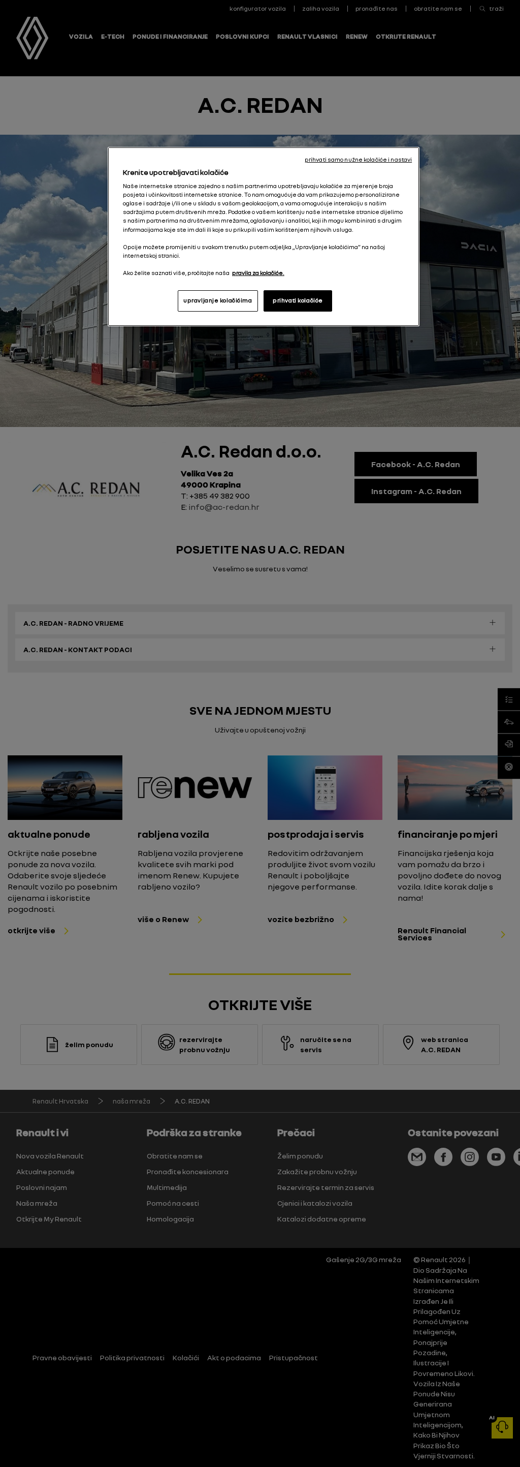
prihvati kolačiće (298, 300)
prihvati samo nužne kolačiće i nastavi (358, 159)
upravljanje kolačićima (217, 300)
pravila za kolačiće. (258, 273)
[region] (263, 236)
